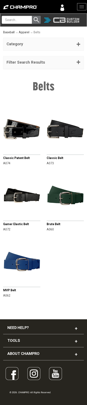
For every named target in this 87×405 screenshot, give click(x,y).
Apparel (24, 32)
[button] (43, 44)
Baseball (9, 32)
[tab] (43, 44)
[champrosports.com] (21, 7)
